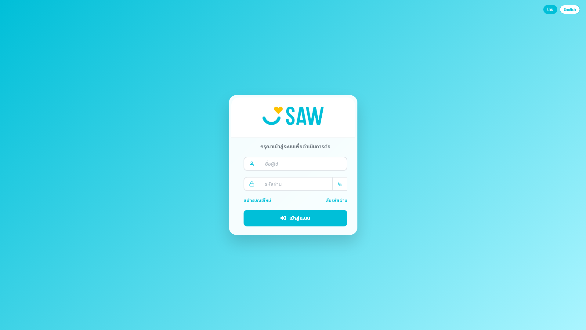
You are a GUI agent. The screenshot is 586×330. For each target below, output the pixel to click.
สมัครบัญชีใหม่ (257, 200)
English (570, 9)
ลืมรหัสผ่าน (336, 200)
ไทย (550, 9)
